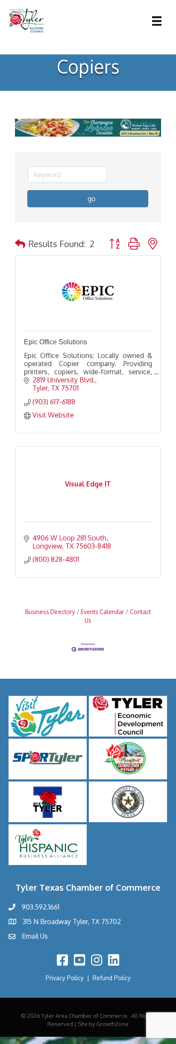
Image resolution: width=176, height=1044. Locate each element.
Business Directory (50, 611)
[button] (20, 243)
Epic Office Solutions (55, 342)
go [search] (92, 198)
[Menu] (156, 21)
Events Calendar (102, 611)
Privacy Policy (65, 977)
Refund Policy (112, 977)
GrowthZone (112, 1023)
